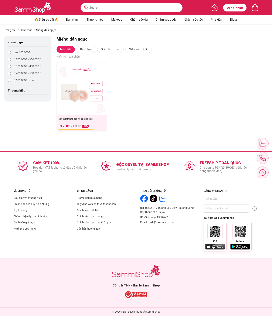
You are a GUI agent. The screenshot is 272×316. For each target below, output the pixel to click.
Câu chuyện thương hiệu (28, 197)
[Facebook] (144, 198)
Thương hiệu (94, 19)
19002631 (163, 217)
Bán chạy (72, 19)
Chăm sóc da (139, 19)
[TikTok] (153, 198)
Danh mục (26, 30)
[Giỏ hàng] (255, 7)
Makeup (116, 19)
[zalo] (263, 144)
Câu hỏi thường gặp (88, 228)
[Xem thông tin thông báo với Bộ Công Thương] (136, 294)
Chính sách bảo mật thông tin (94, 222)
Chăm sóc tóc (193, 19)
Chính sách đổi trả (87, 210)
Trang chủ (10, 30)
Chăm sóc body (166, 19)
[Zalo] (163, 198)
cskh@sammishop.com (162, 222)
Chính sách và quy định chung (31, 204)
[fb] (263, 172)
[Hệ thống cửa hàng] (214, 7)
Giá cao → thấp (138, 49)
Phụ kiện (216, 19)
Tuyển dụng (20, 210)
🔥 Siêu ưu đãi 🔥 (46, 19)
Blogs (234, 19)
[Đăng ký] (254, 208)
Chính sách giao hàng (90, 216)
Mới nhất (65, 49)
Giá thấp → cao (110, 49)
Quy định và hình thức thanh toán (96, 204)
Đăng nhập (235, 7)
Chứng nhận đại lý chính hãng (31, 216)
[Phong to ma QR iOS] (215, 231)
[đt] (263, 158)
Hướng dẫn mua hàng (89, 197)
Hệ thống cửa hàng (25, 228)
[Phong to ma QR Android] (240, 231)
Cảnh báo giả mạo (24, 222)
